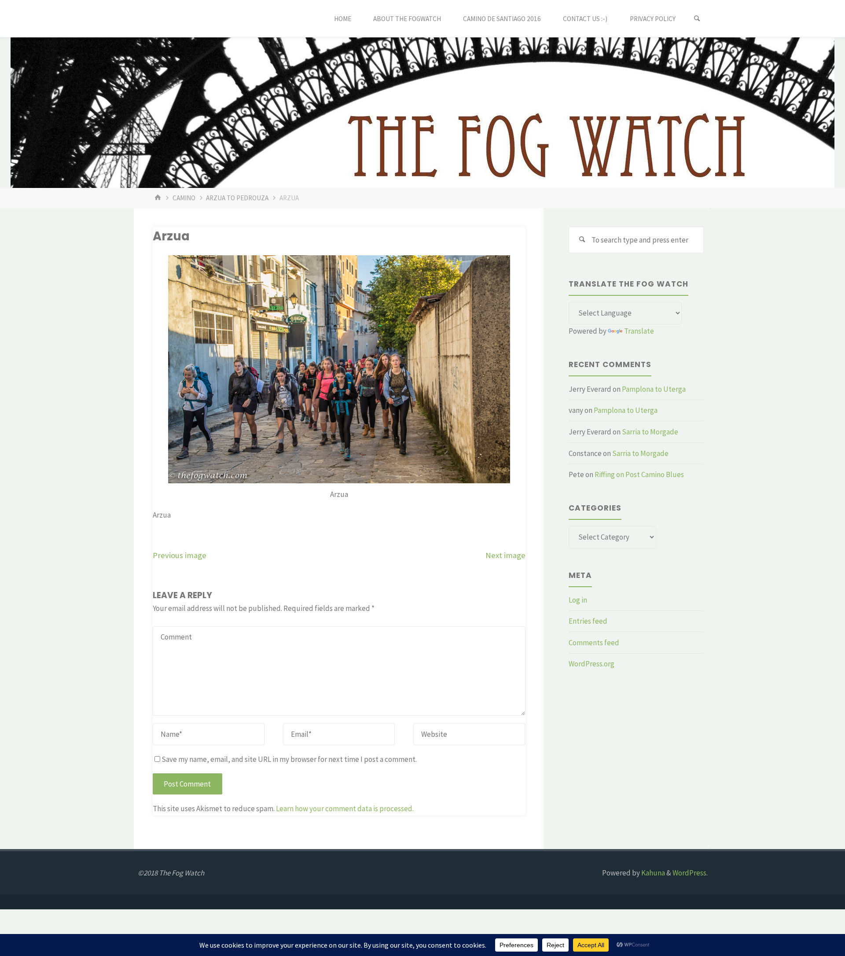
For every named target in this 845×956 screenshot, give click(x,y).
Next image (505, 555)
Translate (639, 331)
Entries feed (588, 621)
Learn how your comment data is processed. (345, 808)
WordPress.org (591, 664)
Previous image (179, 555)
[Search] (697, 18)
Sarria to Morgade (650, 432)
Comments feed (594, 642)
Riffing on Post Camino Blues (639, 474)
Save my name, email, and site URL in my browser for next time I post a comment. (289, 759)
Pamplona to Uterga (654, 389)
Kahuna (652, 873)
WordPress (689, 873)
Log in (578, 600)
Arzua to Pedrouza (237, 198)
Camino (184, 198)
